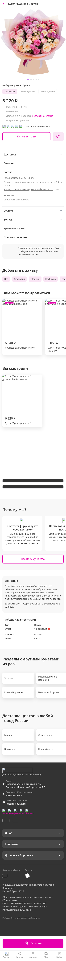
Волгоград (10, 749)
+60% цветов (48, 91)
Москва (8, 734)
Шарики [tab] (35, 278)
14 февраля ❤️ (42, 628)
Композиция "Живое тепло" (20, 325)
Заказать (36, 943)
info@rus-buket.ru (16, 803)
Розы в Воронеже (13, 692)
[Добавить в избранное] (58, 136)
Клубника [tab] (50, 278)
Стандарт (10, 91)
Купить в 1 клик (26, 136)
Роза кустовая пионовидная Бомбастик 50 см (28, 189)
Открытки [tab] (19, 278)
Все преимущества (33, 559)
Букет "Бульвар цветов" (18, 420)
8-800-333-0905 (14, 795)
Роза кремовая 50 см (15, 177)
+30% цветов (28, 91)
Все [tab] (6, 278)
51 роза (8, 678)
